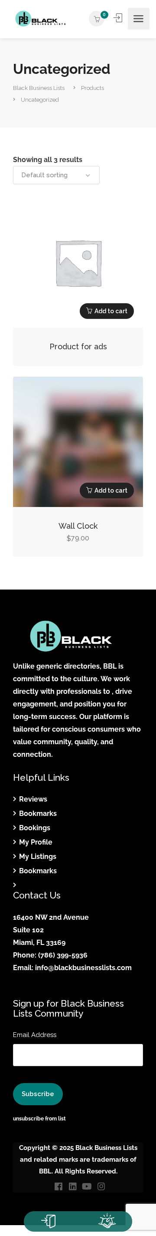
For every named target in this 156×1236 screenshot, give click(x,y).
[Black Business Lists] (40, 18)
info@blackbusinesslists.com (83, 968)
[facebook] (58, 1187)
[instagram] (101, 1187)
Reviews (33, 799)
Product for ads (78, 346)
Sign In (118, 18)
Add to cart (110, 311)
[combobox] (56, 175)
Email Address (34, 1035)
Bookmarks (38, 813)
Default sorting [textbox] (44, 175)
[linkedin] (72, 1187)
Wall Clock (78, 525)
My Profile (35, 842)
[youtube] (86, 1187)
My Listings (37, 856)
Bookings (34, 828)
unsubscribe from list (39, 1119)
